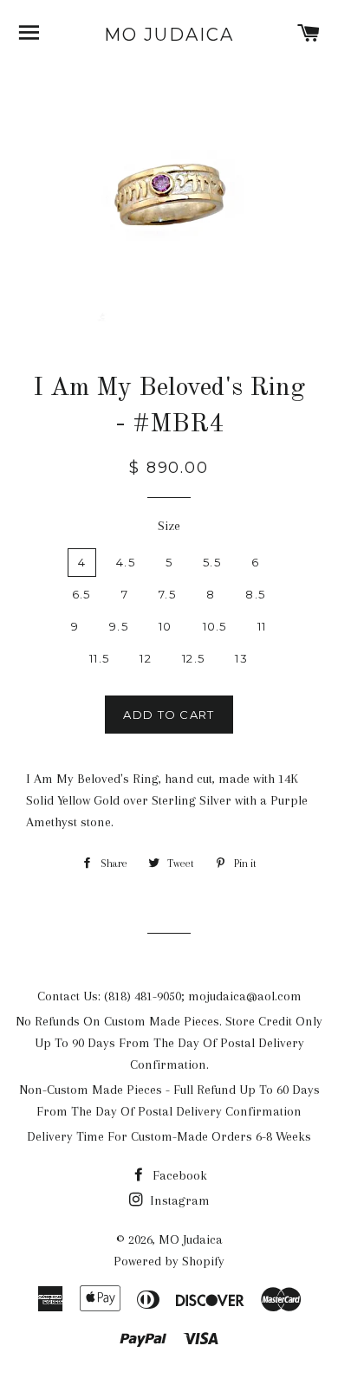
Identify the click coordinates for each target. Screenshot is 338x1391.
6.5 (81, 594)
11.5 (99, 658)
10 (165, 626)
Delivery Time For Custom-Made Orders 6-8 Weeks (169, 1136)
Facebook (178, 1175)
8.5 (255, 594)
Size (169, 526)
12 (146, 658)
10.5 (215, 626)
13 (241, 658)
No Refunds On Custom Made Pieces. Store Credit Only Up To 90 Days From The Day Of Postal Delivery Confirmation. (169, 1042)
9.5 (118, 626)
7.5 (167, 594)
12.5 (193, 658)
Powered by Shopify (169, 1261)
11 (262, 626)
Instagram (178, 1200)
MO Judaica (169, 34)
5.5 (212, 562)
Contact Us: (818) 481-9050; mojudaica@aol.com (169, 996)
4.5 (125, 562)
